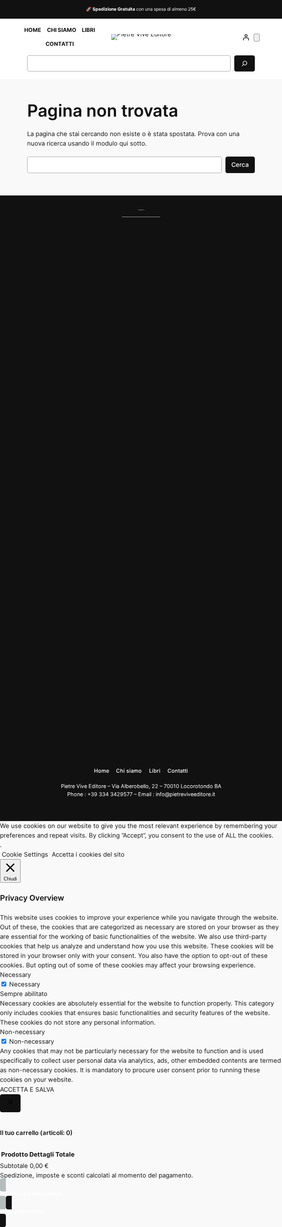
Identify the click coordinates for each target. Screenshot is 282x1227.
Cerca (240, 164)
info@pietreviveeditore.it (185, 794)
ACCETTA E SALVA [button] (27, 1089)
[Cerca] (244, 63)
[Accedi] (246, 37)
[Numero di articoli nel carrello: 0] (257, 37)
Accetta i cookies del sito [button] (88, 854)
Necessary (24, 984)
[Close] (10, 1103)
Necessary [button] (15, 974)
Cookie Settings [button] (25, 854)
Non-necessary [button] (22, 1032)
